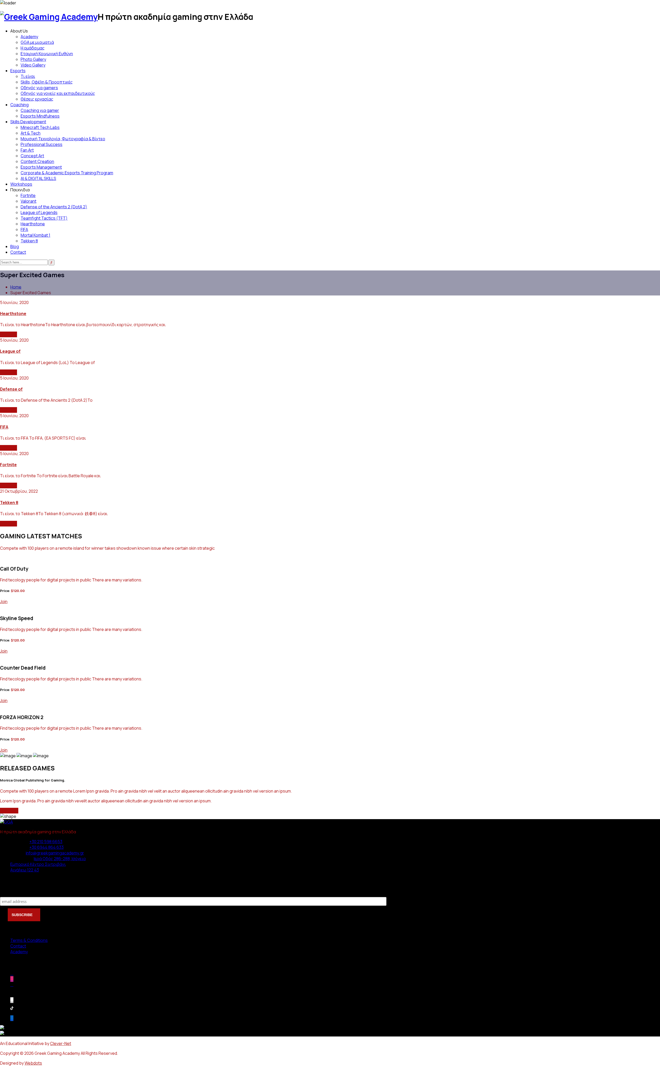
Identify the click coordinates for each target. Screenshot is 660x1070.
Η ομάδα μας (33, 48)
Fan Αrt (27, 150)
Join (3, 601)
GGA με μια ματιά (37, 42)
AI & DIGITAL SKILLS (38, 178)
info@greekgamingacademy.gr (55, 853)
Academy (29, 36)
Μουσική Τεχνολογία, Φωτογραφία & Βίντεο (63, 139)
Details (10, 334)
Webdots (33, 1063)
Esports (18, 70)
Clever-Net (60, 1043)
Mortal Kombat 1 (35, 235)
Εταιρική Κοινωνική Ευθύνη (47, 53)
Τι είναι (28, 76)
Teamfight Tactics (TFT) (44, 218)
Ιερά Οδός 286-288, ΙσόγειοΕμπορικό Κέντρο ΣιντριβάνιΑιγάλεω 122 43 (48, 864)
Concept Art (32, 156)
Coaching (19, 105)
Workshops (21, 184)
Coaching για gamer (40, 110)
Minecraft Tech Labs (40, 127)
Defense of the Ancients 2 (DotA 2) (54, 207)
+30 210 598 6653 (45, 841)
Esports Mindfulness (40, 116)
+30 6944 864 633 (46, 847)
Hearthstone (33, 224)
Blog (14, 246)
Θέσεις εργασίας (37, 99)
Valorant (28, 201)
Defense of (11, 389)
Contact (18, 252)
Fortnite (28, 195)
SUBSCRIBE (23, 915)
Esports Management (41, 167)
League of (10, 351)
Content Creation (37, 161)
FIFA (24, 229)
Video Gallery (33, 65)
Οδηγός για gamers (39, 87)
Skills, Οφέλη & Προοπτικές (47, 82)
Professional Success (41, 144)
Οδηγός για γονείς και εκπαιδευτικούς (58, 93)
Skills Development (28, 122)
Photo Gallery (33, 59)
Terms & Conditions (29, 940)
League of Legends (39, 212)
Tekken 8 (29, 241)
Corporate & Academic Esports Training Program (67, 173)
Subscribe (10, 891)
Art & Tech (30, 133)
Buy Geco (9, 810)
